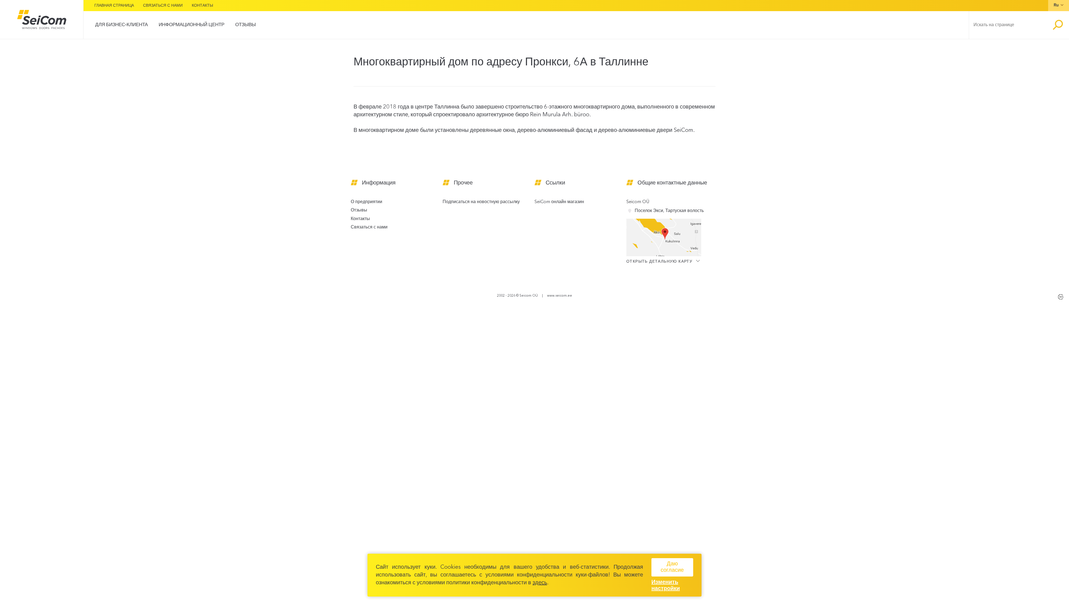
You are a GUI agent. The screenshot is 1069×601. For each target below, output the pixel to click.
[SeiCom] (41, 19)
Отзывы (245, 25)
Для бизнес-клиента (121, 25)
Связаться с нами (163, 6)
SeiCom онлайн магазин (559, 202)
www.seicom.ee (559, 295)
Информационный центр (191, 25)
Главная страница (114, 6)
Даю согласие (672, 567)
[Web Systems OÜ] (1060, 296)
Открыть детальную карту (660, 261)
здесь (540, 583)
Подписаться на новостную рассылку (481, 202)
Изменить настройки (665, 586)
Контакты (202, 6)
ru (1056, 5)
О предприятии (366, 202)
